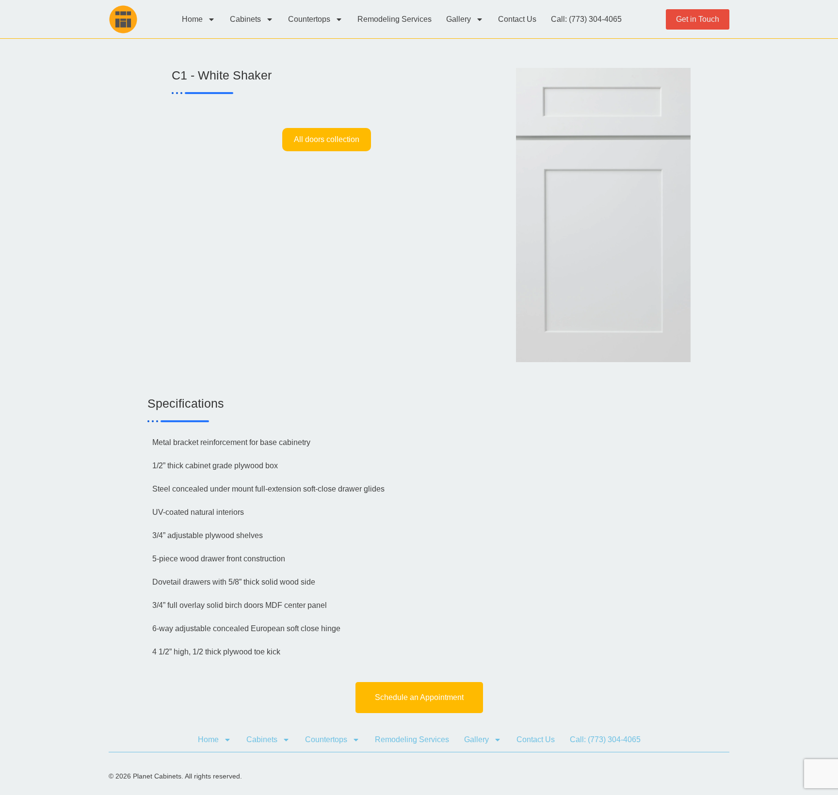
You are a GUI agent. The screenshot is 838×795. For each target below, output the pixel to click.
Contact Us (517, 19)
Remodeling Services (394, 19)
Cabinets (245, 19)
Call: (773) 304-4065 (586, 19)
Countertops (309, 19)
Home (192, 19)
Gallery (458, 19)
